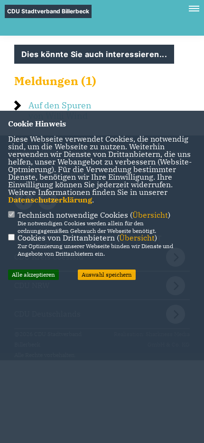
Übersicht (150, 215)
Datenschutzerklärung (50, 199)
